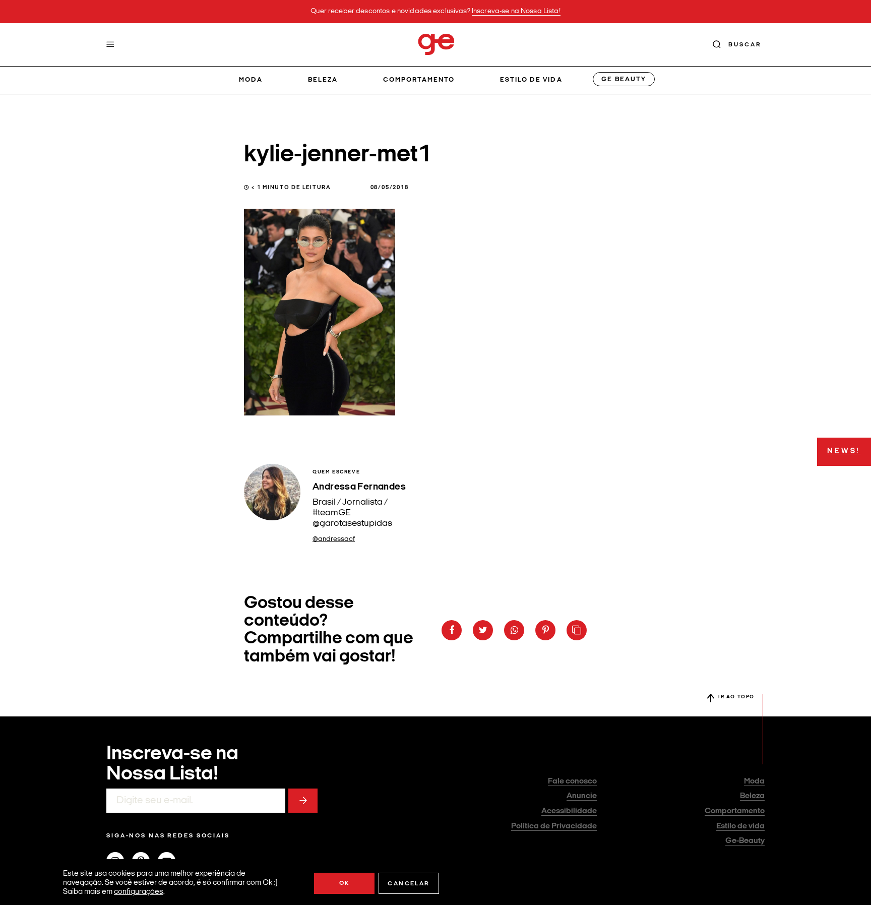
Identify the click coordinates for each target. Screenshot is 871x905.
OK (344, 883)
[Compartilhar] (452, 630)
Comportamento (419, 80)
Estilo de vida (531, 80)
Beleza (323, 80)
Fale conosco (572, 781)
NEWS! (843, 451)
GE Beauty (623, 79)
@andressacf (334, 539)
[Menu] (110, 44)
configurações (138, 892)
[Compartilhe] (577, 630)
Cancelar (408, 884)
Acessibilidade (569, 811)
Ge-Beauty (745, 841)
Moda (251, 80)
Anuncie (582, 796)
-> (303, 801)
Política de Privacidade (554, 826)
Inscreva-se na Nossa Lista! (516, 11)
